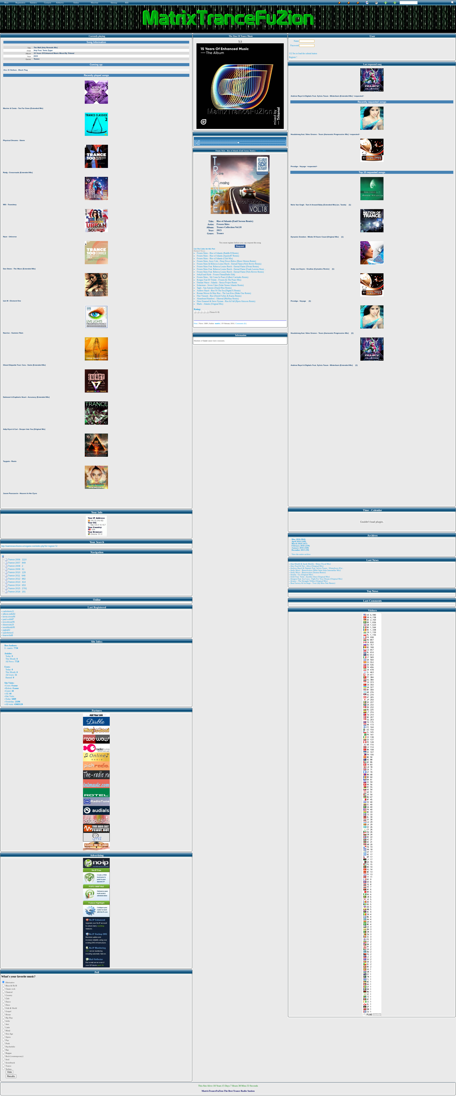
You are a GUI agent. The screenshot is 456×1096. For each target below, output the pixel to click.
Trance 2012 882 (17, 579)
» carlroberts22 (7, 611)
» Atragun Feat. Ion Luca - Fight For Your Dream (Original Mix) (315, 579)
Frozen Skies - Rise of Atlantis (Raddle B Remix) (218, 253)
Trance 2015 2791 (17, 588)
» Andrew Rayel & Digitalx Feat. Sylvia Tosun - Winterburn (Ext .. (316, 568)
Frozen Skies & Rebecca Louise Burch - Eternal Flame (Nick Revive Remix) (229, 264)
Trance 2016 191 (17, 591)
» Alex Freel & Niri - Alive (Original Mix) (306, 566)
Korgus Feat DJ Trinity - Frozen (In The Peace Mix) (219, 280)
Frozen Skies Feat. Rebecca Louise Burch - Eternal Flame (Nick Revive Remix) (230, 272)
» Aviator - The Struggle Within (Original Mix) (308, 581)
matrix (10, 648)
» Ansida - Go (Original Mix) (301, 574)
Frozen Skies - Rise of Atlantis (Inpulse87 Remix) (218, 256)
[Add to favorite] (395, 2)
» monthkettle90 (8, 627)
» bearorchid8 (7, 635)
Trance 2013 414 (17, 582)
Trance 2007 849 (17, 563)
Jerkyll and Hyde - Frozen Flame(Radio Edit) (216, 274)
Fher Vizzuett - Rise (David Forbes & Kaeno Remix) (219, 296)
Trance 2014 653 (17, 585)
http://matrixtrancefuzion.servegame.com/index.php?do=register (28, 546)
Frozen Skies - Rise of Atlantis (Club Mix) (215, 258)
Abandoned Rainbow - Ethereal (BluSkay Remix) (218, 298)
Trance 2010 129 (17, 572)
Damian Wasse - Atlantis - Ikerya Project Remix (217, 282)
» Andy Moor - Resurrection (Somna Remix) (307, 572)
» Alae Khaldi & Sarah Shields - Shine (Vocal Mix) (310, 564)
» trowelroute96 (8, 622)
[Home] (376, 2)
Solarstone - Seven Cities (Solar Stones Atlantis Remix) (220, 285)
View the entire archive (301, 554)
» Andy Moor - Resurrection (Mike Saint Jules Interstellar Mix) (315, 570)
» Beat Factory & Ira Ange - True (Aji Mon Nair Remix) (312, 583)
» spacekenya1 (7, 632)
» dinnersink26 (7, 624)
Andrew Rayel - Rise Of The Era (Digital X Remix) (218, 290)
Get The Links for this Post (204, 249)
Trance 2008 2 (15, 566)
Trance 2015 (261, 151)
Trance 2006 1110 (17, 559)
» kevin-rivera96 (8, 616)
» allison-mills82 (8, 614)
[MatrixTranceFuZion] (385, 2)
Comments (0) (240, 323)
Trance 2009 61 (16, 569)
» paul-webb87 (7, 619)
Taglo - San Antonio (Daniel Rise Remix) (214, 288)
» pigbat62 (5, 630)
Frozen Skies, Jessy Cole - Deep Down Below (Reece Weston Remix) (226, 261)
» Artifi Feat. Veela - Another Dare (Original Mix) (309, 577)
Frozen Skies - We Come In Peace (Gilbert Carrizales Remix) (222, 277)
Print (195, 323)
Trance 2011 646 (16, 575)
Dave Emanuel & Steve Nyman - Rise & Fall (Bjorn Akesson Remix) (226, 301)
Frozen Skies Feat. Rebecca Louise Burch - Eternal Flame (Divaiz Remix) (228, 266)
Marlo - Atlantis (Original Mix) (210, 304)
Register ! (293, 57)
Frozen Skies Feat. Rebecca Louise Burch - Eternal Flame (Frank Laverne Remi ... (231, 269)
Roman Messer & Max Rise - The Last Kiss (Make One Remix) (224, 293)
